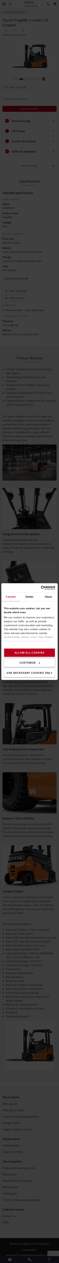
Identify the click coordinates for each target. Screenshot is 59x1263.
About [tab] (48, 596)
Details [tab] (30, 596)
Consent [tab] (11, 596)
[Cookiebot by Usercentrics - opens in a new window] (41, 588)
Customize (28, 662)
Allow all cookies (29, 652)
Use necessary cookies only (29, 672)
